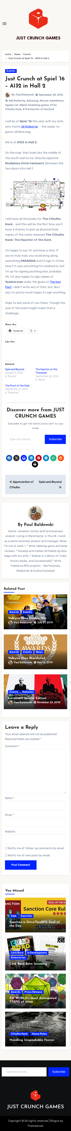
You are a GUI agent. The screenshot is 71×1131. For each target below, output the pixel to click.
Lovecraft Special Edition (27, 698)
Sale (13, 915)
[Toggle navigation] (4, 24)
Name (9, 798)
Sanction (26, 915)
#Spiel (23, 105)
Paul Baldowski (25, 94)
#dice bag (32, 100)
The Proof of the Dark (17, 385)
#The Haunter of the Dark (38, 109)
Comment (12, 746)
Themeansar (35, 1126)
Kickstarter (18, 957)
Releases (28, 692)
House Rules (39, 1033)
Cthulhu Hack (19, 1033)
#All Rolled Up (17, 100)
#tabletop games (38, 105)
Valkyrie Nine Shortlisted (26, 658)
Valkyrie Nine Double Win (27, 618)
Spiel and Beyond (14, 369)
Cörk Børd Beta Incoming (28, 964)
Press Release (33, 992)
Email (9, 815)
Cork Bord (17, 952)
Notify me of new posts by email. (29, 855)
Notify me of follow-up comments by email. (36, 848)
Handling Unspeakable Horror (31, 1040)
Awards (14, 612)
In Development (37, 952)
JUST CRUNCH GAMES (38, 38)
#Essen (44, 100)
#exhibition (57, 100)
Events (11, 70)
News (39, 652)
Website (10, 831)
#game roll (11, 105)
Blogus (54, 1120)
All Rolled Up (29, 126)
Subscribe (55, 439)
